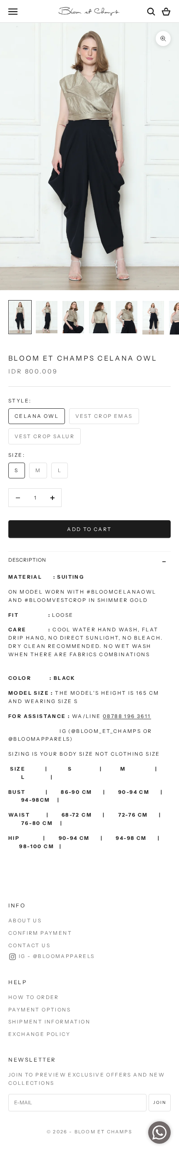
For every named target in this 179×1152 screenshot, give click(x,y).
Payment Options (39, 1009)
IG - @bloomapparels (57, 956)
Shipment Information (49, 1022)
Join (159, 1102)
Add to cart (89, 529)
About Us (25, 920)
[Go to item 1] (20, 317)
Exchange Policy (39, 1034)
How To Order (33, 997)
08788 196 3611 (127, 716)
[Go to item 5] (126, 317)
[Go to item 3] (73, 317)
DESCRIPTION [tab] (27, 560)
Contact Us (29, 945)
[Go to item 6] (153, 317)
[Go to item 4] (100, 317)
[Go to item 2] (46, 317)
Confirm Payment (40, 933)
